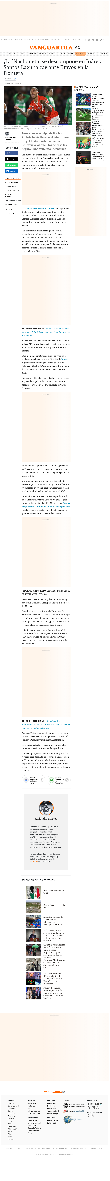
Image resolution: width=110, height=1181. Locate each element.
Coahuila (22, 54)
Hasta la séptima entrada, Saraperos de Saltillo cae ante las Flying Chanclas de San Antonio (46, 332)
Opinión (62, 54)
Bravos (64, 359)
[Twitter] (89, 40)
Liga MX (9, 209)
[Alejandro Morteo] (46, 808)
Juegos (12, 54)
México (42, 54)
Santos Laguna (12, 205)
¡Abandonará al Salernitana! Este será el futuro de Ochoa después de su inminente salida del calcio (46, 724)
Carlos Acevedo (8, 196)
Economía (102, 54)
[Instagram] (93, 40)
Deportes (80, 54)
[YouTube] (96, 40)
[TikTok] (101, 40)
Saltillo (33, 54)
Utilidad (91, 54)
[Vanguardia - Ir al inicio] (54, 47)
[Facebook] (85, 40)
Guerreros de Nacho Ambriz (40, 208)
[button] (4, 54)
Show (70, 54)
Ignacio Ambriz (12, 191)
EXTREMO (34, 861)
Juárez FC (10, 213)
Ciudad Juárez (12, 182)
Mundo (52, 54)
